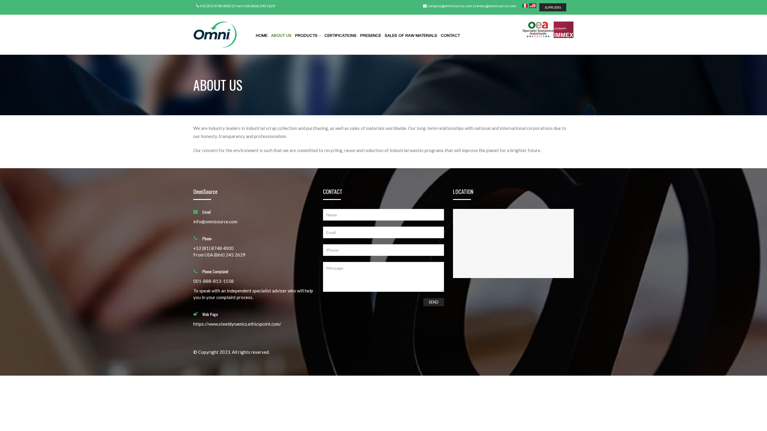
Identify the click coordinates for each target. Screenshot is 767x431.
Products (306, 35)
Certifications (340, 35)
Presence (370, 35)
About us (281, 35)
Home (262, 35)
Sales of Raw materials (411, 35)
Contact (450, 35)
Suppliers (553, 7)
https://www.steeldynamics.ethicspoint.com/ (237, 324)
